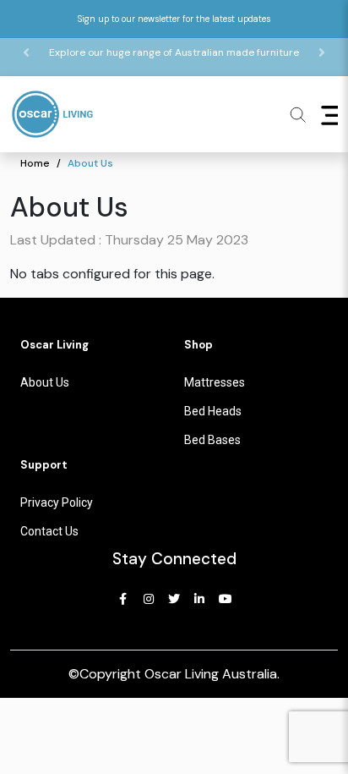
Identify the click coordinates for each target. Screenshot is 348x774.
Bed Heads (213, 411)
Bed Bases (212, 440)
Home (35, 163)
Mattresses (214, 382)
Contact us (49, 531)
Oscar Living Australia (210, 674)
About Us (90, 163)
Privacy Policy (56, 502)
